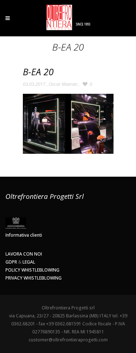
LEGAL (28, 262)
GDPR (11, 262)
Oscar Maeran (63, 84)
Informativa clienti (23, 235)
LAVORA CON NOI (23, 254)
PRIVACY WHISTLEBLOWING (33, 278)
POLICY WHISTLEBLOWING (32, 270)
